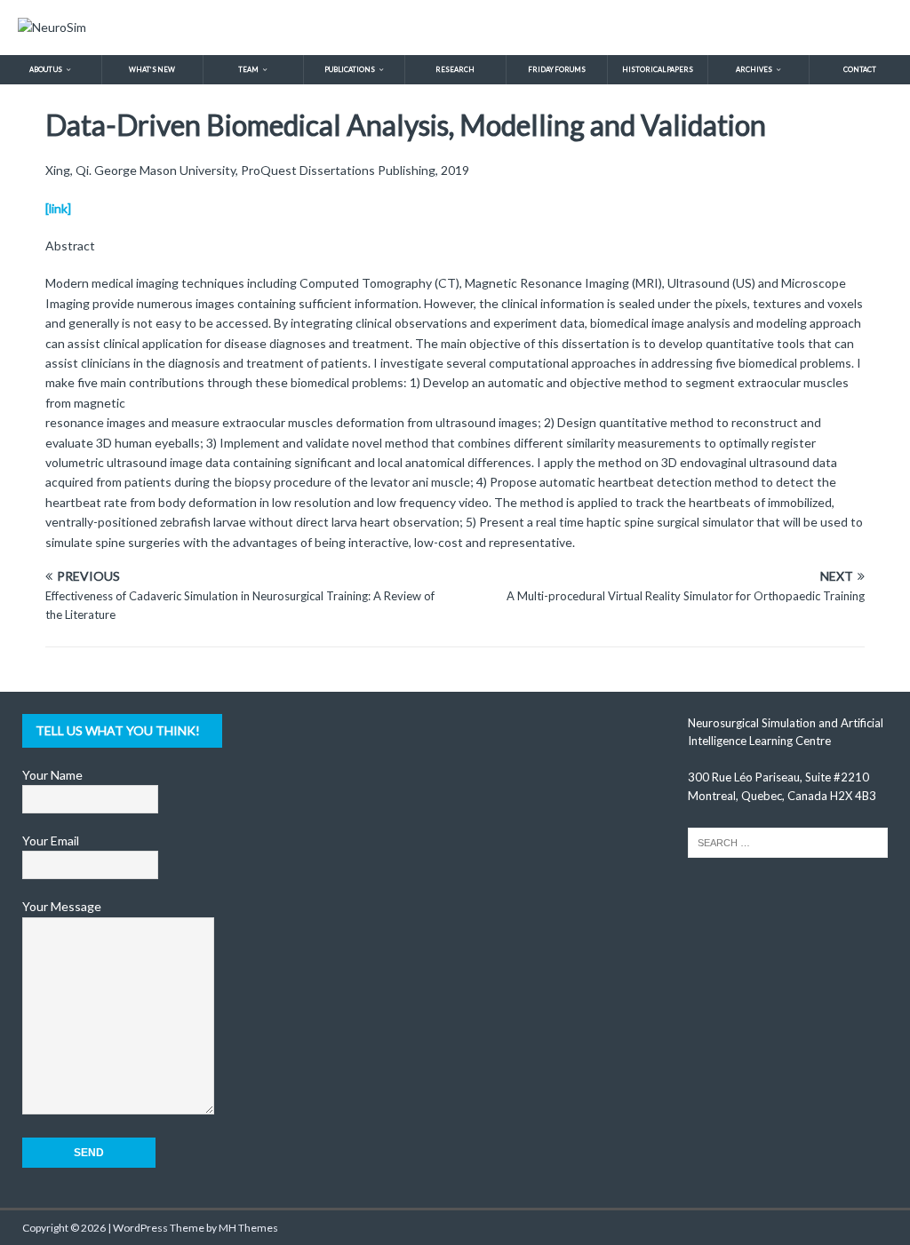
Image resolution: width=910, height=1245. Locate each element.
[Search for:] (788, 841)
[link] (58, 208)
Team (248, 69)
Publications (349, 69)
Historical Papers (657, 69)
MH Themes (248, 1227)
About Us (45, 69)
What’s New (152, 69)
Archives (754, 69)
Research (455, 69)
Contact (859, 69)
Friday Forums (557, 69)
